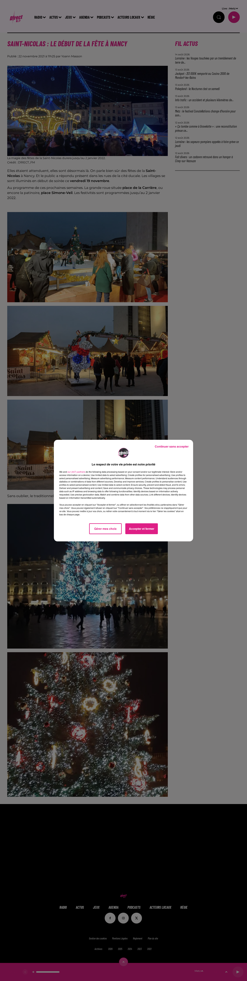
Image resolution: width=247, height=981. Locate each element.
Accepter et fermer (141, 529)
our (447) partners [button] (76, 471)
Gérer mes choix (105, 529)
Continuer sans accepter (172, 446)
